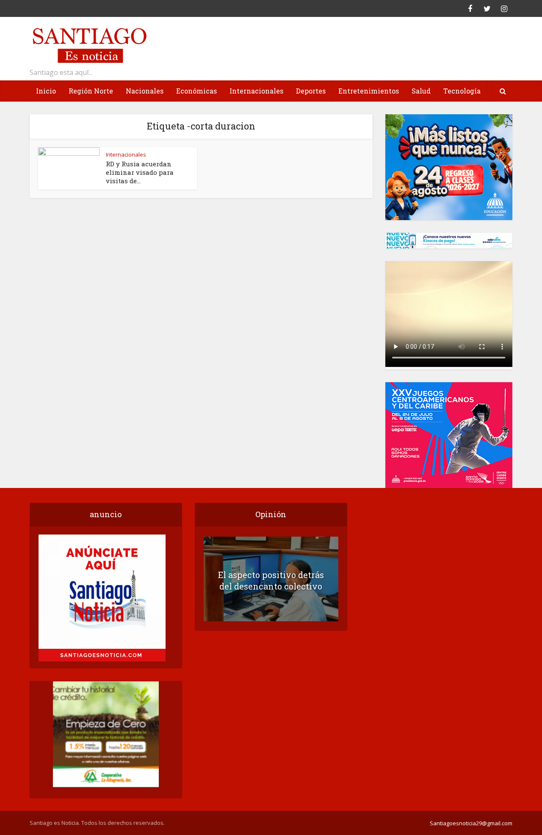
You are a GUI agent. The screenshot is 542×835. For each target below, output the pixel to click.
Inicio (46, 90)
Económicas (196, 90)
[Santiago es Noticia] (89, 44)
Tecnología (462, 90)
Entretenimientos (368, 90)
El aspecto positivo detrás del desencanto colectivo (271, 580)
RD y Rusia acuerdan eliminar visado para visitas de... (140, 172)
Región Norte (91, 90)
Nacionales (144, 90)
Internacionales (256, 90)
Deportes (311, 90)
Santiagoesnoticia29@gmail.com (471, 823)
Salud (421, 90)
